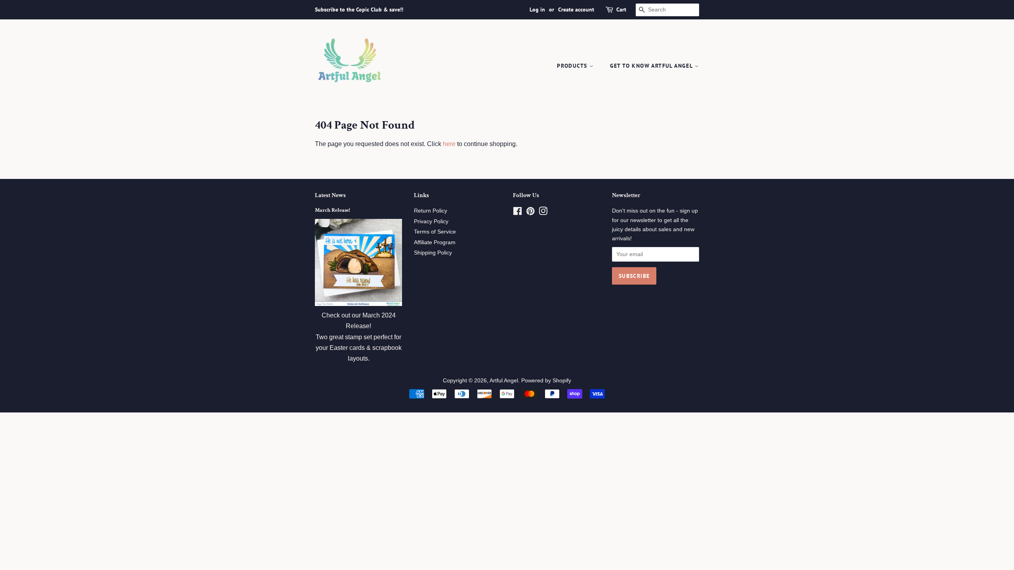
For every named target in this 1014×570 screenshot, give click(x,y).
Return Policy (430, 211)
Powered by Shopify (546, 381)
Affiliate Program (435, 242)
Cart (621, 9)
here (449, 144)
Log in (537, 9)
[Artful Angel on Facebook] (517, 213)
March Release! (332, 210)
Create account (576, 9)
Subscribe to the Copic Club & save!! (359, 9)
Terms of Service (435, 232)
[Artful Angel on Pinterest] (530, 213)
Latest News (330, 195)
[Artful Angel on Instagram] (543, 213)
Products (573, 65)
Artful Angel (504, 381)
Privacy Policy (431, 221)
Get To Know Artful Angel (652, 65)
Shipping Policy (433, 253)
